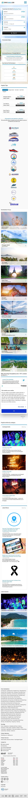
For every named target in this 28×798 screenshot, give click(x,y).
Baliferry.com (10, 735)
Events (7, 727)
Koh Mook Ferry (23, 700)
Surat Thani (21, 89)
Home (2, 726)
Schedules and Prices (13, 726)
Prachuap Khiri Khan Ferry (19, 712)
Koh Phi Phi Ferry (19, 701)
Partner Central (3, 739)
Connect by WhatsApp (6, 749)
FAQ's (21, 727)
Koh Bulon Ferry (22, 695)
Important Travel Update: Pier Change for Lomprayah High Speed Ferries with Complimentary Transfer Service (11, 530)
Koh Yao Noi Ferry (4, 704)
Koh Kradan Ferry (4, 698)
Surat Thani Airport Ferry (5, 718)
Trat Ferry (18, 721)
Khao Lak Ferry (4, 695)
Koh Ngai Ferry (12, 701)
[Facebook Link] (2, 779)
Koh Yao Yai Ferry (11, 704)
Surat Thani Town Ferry (15, 718)
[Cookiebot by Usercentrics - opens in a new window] (21, 386)
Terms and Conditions (16, 729)
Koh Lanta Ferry (11, 698)
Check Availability (20, 98)
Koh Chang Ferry (4, 696)
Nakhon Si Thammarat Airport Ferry (18, 709)
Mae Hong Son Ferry (17, 706)
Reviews (18, 727)
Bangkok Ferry (16, 690)
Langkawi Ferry (10, 706)
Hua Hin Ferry (14, 693)
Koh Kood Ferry (17, 696)
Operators (14, 727)
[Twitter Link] (5, 779)
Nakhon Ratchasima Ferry (13, 707)
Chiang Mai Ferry (23, 690)
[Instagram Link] (7, 779)
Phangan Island (11, 89)
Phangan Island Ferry (5, 712)
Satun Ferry (18, 715)
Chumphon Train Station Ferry (19, 692)
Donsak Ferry (3, 693)
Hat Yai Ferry (9, 693)
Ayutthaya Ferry (10, 690)
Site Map (8, 730)
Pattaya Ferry (16, 710)
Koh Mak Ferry (16, 700)
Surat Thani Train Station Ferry (6, 720)
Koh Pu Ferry (3, 703)
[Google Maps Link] (2, 782)
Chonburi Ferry (3, 692)
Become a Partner (10, 739)
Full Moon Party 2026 (6, 471)
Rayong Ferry (18, 713)
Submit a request (5, 744)
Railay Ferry (3, 713)
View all (23, 426)
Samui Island (5, 89)
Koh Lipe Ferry (10, 700)
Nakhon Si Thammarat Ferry (6, 709)
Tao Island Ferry (8, 721)
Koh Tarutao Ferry (16, 703)
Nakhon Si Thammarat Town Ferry (7, 710)
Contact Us (13, 730)
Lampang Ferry (23, 704)
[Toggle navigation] (26, 2)
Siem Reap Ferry (4, 717)
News (10, 727)
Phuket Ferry (11, 712)
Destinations (6, 726)
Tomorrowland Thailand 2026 (8, 495)
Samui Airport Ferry (4, 715)
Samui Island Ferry (12, 715)
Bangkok (4, 91)
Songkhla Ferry (10, 717)
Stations (19, 726)
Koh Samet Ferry (9, 703)
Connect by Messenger (6, 747)
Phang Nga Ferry (23, 710)
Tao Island (17, 89)
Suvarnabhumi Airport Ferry (18, 720)
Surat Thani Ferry (17, 717)
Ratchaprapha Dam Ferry (10, 713)
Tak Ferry (2, 721)
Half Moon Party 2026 (7, 447)
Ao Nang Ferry (3, 690)
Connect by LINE (5, 750)
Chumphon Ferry (10, 692)
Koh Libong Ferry (4, 700)
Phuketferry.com (4, 735)
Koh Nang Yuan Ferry (5, 701)
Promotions (3, 727)
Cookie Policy (3, 730)
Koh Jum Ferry (10, 696)
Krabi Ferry (17, 704)
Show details (21, 406)
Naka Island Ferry (4, 707)
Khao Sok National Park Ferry (12, 695)
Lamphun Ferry (4, 706)
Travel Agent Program (18, 739)
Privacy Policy (23, 729)
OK (14, 411)
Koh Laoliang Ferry (18, 698)
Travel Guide (3, 729)
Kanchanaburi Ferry (21, 693)
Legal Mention (9, 729)
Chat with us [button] (4, 745)
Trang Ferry (14, 721)
